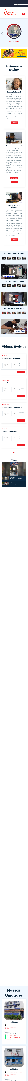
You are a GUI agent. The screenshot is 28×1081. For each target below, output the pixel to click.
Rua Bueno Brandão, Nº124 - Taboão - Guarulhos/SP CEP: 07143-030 (14, 1073)
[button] (25, 33)
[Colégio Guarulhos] (9, 12)
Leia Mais (14, 122)
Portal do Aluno (14, 41)
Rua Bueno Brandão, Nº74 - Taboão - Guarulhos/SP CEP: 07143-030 (14, 1026)
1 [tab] (14, 260)
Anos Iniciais (14, 178)
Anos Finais (14, 182)
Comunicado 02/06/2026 (11, 358)
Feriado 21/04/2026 (9, 432)
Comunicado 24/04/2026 (12, 407)
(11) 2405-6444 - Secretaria (14, 1035)
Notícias (6, 356)
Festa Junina (7, 383)
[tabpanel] (14, 258)
